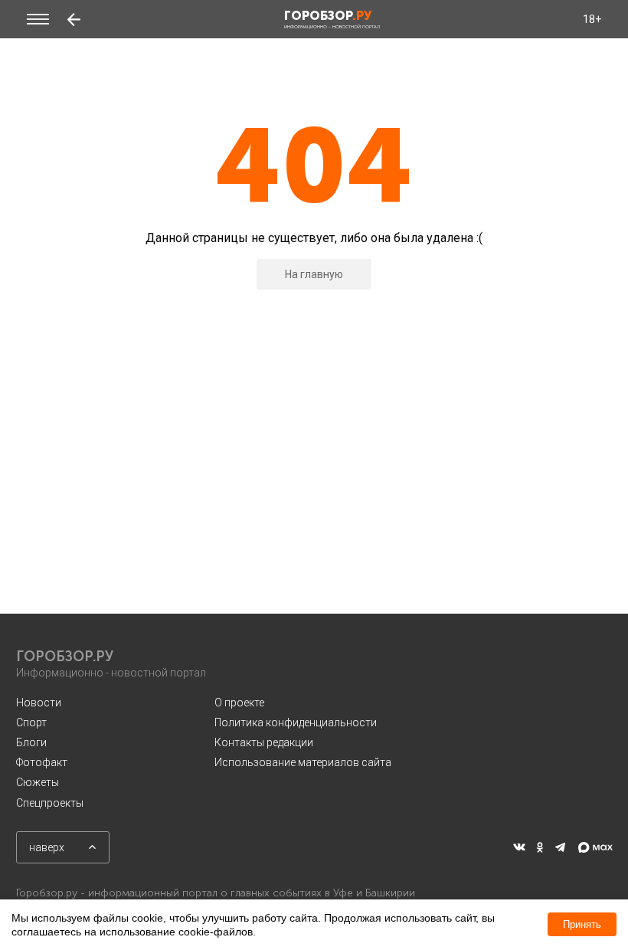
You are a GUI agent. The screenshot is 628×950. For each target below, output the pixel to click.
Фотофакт (41, 762)
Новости (38, 702)
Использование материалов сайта (302, 762)
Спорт (31, 722)
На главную (314, 274)
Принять (582, 924)
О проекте (239, 702)
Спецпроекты (49, 803)
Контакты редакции (263, 742)
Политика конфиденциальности (295, 722)
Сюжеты (37, 782)
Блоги (31, 742)
